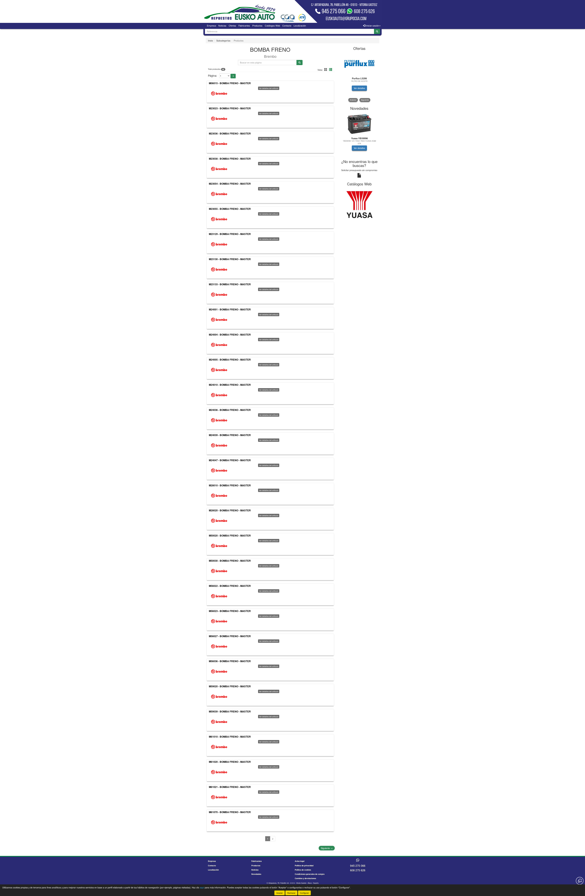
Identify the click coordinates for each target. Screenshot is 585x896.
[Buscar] (377, 31)
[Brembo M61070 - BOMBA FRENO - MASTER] (219, 822)
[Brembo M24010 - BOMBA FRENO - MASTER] (219, 395)
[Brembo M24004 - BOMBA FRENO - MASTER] (219, 344)
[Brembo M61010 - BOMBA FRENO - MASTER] (219, 747)
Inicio (210, 40)
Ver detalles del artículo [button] (268, 88)
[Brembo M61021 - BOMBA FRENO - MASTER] (219, 797)
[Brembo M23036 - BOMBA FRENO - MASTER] (219, 143)
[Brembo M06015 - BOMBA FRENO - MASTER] (219, 93)
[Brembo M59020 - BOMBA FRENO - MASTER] (219, 696)
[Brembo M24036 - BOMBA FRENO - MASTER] (219, 420)
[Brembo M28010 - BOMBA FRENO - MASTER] (219, 495)
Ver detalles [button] (359, 88)
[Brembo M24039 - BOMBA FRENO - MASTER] (219, 445)
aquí (202, 887)
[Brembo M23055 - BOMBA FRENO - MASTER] (219, 219)
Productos (257, 25)
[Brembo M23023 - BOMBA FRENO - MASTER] (219, 118)
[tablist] (359, 77)
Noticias (222, 25)
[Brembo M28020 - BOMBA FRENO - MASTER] (219, 520)
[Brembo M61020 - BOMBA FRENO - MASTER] (219, 772)
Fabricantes (244, 25)
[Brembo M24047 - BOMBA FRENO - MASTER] (219, 470)
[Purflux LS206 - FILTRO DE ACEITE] (359, 63)
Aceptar (279, 893)
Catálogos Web (272, 25)
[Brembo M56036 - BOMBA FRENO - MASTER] (219, 671)
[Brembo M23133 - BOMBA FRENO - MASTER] (219, 294)
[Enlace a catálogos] (359, 204)
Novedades (256, 874)
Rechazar (291, 893)
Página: (212, 75)
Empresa (211, 25)
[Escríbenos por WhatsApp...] (357, 860)
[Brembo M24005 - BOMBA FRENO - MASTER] (219, 369)
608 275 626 (357, 870)
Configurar (304, 893)
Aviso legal (299, 861)
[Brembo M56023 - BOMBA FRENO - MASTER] (219, 621)
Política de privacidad (304, 865)
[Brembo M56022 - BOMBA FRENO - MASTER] (219, 596)
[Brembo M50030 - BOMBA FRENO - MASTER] (219, 571)
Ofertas (232, 25)
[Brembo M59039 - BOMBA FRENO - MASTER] (219, 721)
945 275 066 (357, 865)
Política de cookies (303, 869)
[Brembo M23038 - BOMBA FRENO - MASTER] (219, 168)
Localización (300, 25)
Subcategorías (223, 40)
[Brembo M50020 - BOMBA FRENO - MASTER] (219, 545)
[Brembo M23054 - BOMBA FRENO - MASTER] (219, 194)
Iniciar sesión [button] (372, 25)
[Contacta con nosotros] (579, 881)
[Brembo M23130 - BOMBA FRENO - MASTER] (219, 269)
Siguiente (327, 848)
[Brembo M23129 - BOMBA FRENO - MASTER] (219, 244)
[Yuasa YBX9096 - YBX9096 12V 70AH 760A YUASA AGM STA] (359, 123)
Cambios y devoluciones (305, 878)
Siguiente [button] (365, 99)
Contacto (286, 25)
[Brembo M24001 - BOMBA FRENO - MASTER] (219, 319)
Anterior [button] (353, 99)
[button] (326, 69)
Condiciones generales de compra (309, 874)
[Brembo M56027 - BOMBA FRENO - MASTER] (219, 646)
